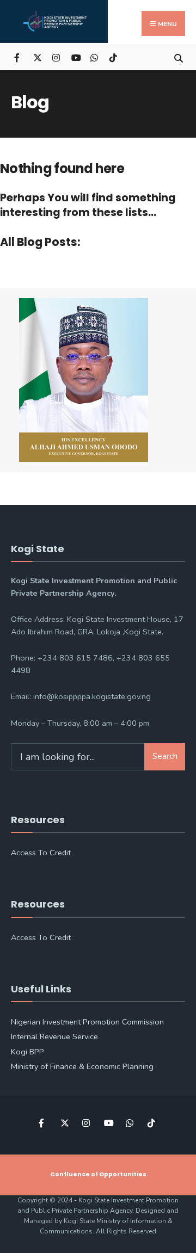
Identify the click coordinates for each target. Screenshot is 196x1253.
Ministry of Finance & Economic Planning (82, 1066)
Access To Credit (41, 852)
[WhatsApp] (93, 56)
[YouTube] (74, 56)
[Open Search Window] (178, 56)
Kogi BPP (27, 1051)
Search (164, 756)
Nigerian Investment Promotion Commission (87, 1021)
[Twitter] (36, 56)
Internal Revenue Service (54, 1036)
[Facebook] (17, 56)
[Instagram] (55, 56)
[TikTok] (112, 56)
